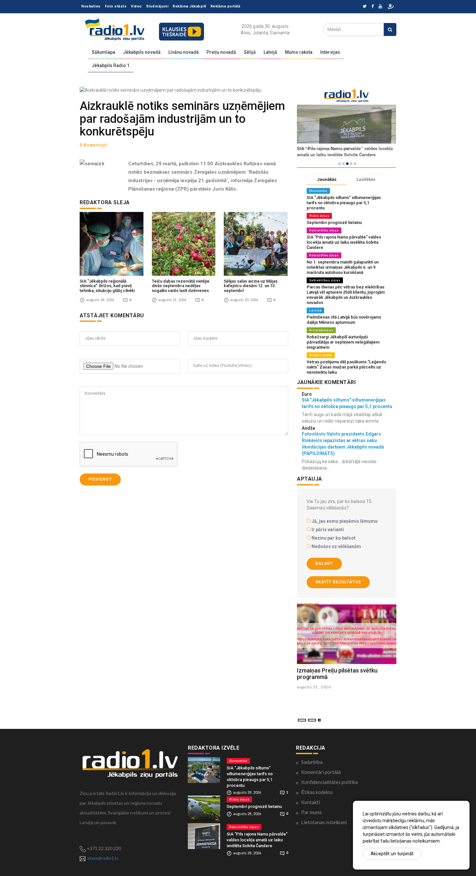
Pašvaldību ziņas (324, 230)
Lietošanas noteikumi (324, 822)
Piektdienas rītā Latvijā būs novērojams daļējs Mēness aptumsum (344, 320)
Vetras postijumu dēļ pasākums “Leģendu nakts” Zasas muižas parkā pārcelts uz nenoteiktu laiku (346, 367)
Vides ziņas (319, 215)
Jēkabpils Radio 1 (111, 65)
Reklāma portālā (225, 6)
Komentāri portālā (321, 772)
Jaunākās (326, 179)
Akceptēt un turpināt (392, 854)
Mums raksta (298, 52)
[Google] (380, 6)
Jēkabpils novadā (142, 52)
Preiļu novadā (221, 52)
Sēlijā (250, 52)
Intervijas (330, 52)
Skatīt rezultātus (338, 582)
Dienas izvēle (320, 355)
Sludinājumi (157, 6)
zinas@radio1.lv (102, 858)
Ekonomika (318, 191)
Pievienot (100, 479)
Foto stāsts (116, 6)
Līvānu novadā (183, 52)
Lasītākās (366, 179)
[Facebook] (372, 6)
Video (136, 6)
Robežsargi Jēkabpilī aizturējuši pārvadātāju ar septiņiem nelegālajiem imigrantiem (343, 342)
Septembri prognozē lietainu (334, 222)
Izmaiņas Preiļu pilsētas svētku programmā (337, 673)
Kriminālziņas (321, 330)
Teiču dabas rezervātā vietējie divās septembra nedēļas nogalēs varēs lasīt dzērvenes (181, 286)
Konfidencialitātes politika (329, 782)
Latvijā (270, 52)
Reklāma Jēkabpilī (189, 6)
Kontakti (310, 802)
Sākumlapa (103, 52)
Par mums (311, 812)
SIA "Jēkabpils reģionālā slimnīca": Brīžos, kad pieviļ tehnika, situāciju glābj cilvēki (107, 286)
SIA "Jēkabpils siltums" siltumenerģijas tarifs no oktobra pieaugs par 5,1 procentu (344, 202)
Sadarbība (312, 762)
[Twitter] (364, 6)
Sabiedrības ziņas (324, 280)
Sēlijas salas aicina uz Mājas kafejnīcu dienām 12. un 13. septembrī (251, 286)
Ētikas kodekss (317, 792)
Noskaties (91, 6)
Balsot (324, 563)
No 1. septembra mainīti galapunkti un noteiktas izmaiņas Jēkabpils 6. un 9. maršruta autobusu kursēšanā (343, 267)
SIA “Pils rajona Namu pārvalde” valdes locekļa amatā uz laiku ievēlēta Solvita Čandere (344, 242)
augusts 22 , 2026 (314, 686)
